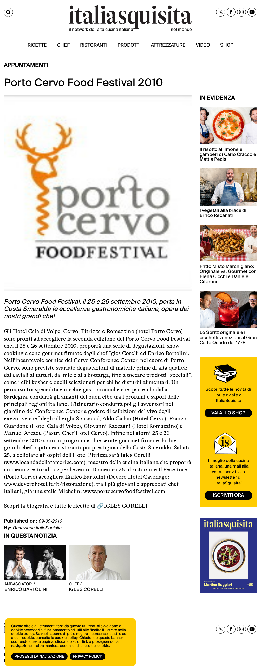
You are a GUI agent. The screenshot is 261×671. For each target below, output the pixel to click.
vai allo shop (228, 413)
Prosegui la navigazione (39, 656)
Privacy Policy (87, 656)
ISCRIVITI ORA (228, 495)
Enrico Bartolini (167, 353)
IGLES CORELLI (125, 506)
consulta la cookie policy (56, 638)
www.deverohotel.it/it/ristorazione (48, 484)
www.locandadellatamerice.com (44, 462)
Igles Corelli (124, 353)
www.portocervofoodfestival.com (124, 491)
